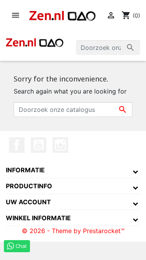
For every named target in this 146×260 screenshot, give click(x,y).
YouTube (38, 145)
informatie (25, 170)
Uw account (28, 202)
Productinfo (29, 186)
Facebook (17, 145)
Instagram (60, 145)
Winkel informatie (38, 218)
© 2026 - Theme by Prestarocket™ (73, 231)
